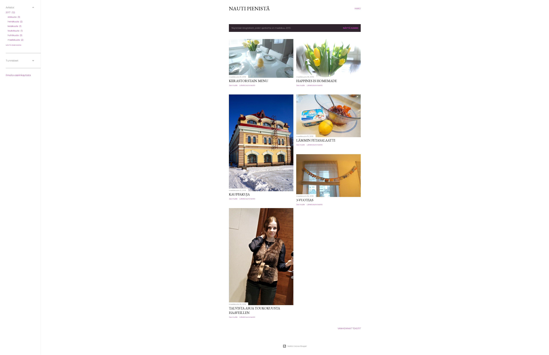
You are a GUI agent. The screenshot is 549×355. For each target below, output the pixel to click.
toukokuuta (15, 30)
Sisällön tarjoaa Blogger (297, 346)
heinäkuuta (15, 21)
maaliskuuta (15, 40)
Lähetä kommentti (247, 85)
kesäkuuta (14, 26)
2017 (10, 12)
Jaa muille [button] (233, 85)
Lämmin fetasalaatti (315, 140)
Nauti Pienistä (249, 8)
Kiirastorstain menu (248, 81)
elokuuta (13, 17)
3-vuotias (304, 200)
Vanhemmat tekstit (349, 328)
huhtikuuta (15, 35)
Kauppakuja (239, 194)
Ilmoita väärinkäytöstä (18, 75)
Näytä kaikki (350, 28)
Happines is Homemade (316, 81)
